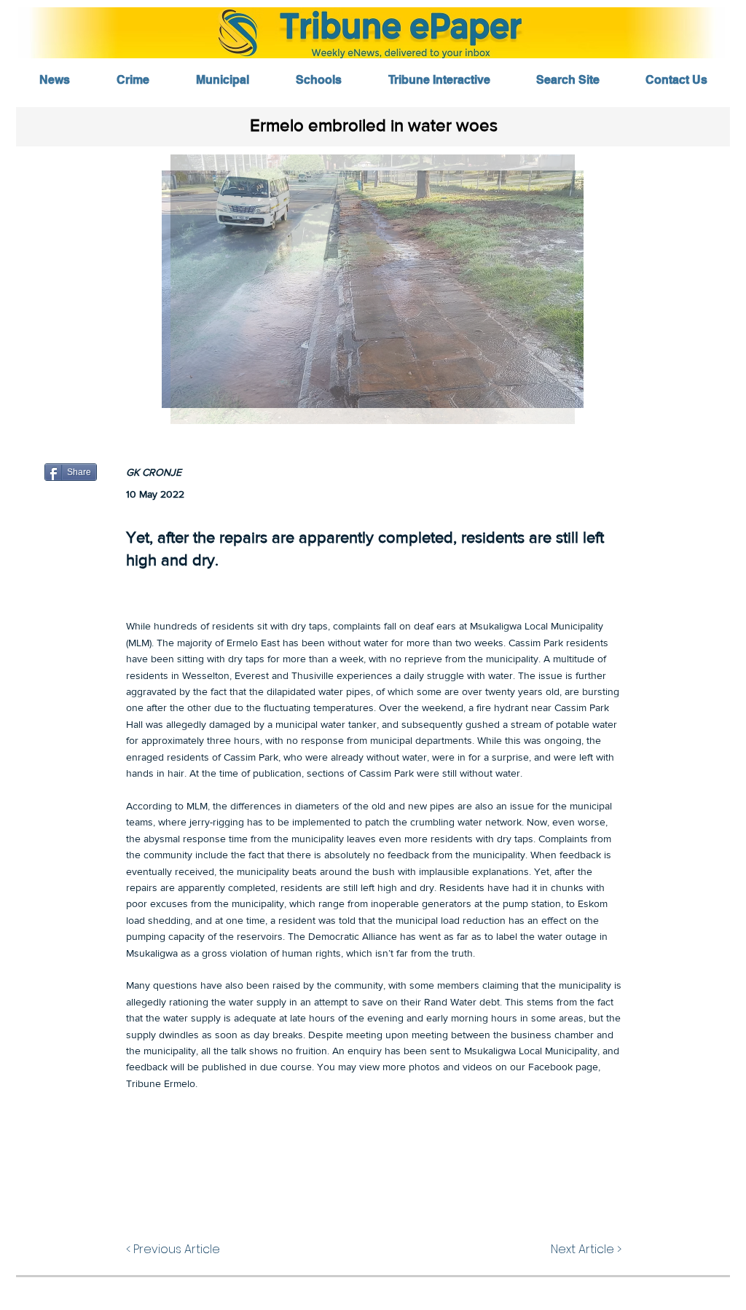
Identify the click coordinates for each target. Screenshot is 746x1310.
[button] (373, 289)
